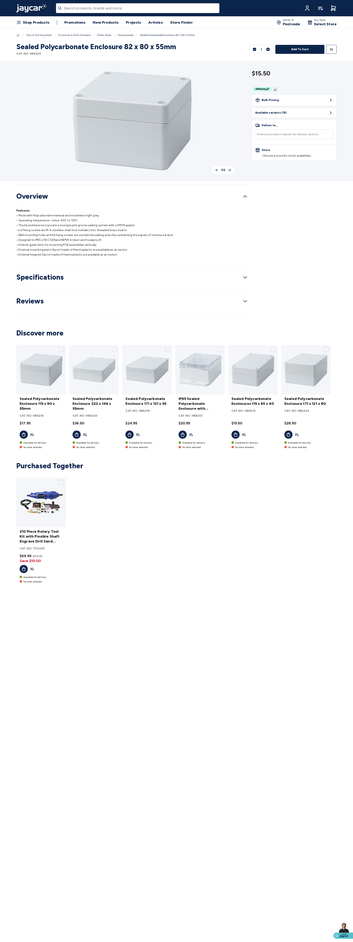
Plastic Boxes (104, 35)
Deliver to (269, 125)
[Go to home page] (31, 8)
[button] (307, 8)
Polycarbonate (125, 35)
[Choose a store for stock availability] (294, 152)
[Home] (18, 35)
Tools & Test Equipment (39, 35)
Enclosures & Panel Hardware (74, 35)
